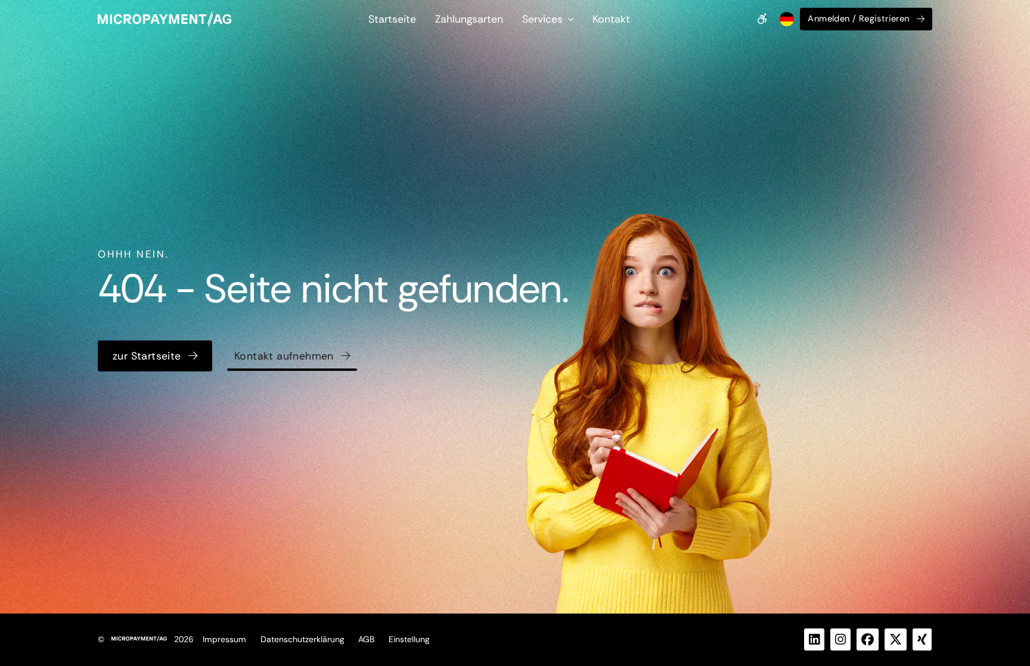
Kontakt (611, 19)
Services (542, 19)
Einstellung (409, 639)
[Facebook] (867, 639)
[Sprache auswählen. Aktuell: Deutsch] (785, 19)
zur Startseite (147, 356)
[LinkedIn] (814, 639)
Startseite (392, 19)
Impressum (224, 639)
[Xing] (922, 639)
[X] (895, 639)
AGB (366, 639)
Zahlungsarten (469, 19)
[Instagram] (840, 639)
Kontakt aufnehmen (284, 356)
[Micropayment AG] (164, 19)
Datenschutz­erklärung (302, 639)
